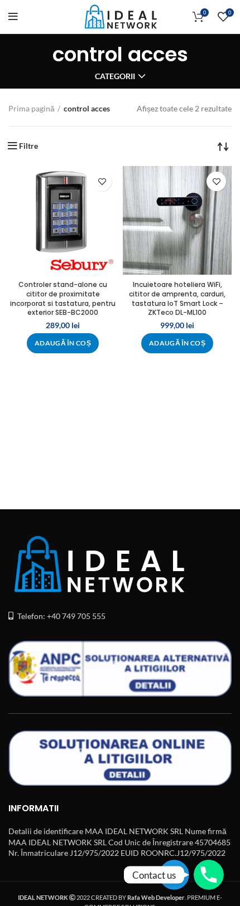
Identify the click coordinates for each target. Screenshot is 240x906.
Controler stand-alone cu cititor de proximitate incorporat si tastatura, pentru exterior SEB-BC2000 (63, 298)
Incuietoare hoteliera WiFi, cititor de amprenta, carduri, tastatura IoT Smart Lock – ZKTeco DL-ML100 (177, 298)
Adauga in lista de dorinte (102, 181)
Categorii (115, 76)
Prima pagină (31, 108)
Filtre (28, 146)
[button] (63, 343)
